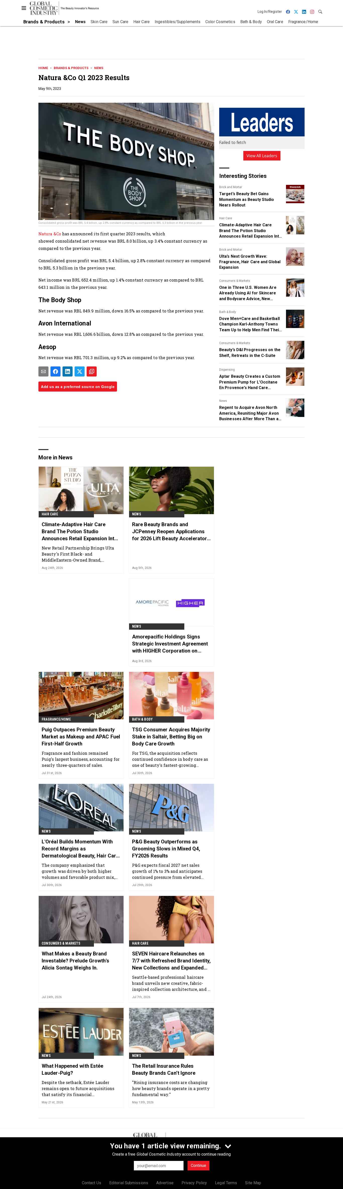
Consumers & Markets (234, 281)
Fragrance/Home (56, 719)
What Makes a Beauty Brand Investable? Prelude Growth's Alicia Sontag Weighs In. (75, 961)
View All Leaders (262, 155)
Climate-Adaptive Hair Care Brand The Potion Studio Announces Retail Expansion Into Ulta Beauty (250, 231)
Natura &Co (49, 233)
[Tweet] (80, 371)
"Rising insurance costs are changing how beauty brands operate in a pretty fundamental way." (171, 1088)
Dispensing (227, 369)
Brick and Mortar (230, 187)
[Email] (43, 371)
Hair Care (225, 218)
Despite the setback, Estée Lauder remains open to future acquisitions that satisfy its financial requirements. (78, 1088)
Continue (198, 1165)
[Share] (55, 371)
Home (43, 68)
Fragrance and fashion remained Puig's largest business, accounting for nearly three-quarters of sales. (81, 759)
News (98, 68)
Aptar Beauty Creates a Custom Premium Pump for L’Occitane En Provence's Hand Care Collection (249, 382)
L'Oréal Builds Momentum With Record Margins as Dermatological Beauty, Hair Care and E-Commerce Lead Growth (80, 849)
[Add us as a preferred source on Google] (92, 371)
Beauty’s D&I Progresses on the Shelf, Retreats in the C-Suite (249, 352)
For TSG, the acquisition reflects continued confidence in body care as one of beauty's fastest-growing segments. (170, 759)
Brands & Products (71, 68)
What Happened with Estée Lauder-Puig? (72, 1069)
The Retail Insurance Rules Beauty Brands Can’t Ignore (164, 1069)
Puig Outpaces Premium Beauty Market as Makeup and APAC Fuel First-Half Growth (81, 737)
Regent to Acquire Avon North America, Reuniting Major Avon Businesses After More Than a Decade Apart (249, 413)
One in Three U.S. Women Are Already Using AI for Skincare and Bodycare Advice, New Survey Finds (247, 293)
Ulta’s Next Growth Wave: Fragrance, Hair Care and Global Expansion (249, 262)
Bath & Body (227, 312)
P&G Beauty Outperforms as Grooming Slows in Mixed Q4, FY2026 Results (166, 849)
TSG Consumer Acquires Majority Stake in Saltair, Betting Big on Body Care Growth (171, 737)
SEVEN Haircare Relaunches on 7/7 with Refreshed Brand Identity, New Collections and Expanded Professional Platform (171, 961)
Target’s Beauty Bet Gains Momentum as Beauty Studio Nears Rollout (246, 199)
